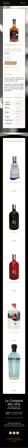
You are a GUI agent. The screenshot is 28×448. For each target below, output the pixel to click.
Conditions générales (14, 438)
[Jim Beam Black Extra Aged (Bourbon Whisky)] (14, 41)
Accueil (5, 44)
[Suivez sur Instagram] (14, 432)
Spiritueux (10, 44)
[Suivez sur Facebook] (10, 432)
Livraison (14, 441)
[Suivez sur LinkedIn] (17, 432)
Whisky (14, 44)
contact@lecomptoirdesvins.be (14, 418)
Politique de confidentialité (14, 440)
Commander (10, 63)
